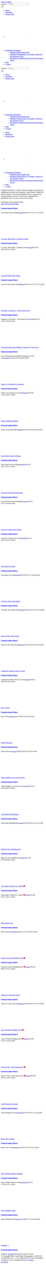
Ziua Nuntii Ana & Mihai (10, 204)
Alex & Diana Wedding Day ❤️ (12, 1030)
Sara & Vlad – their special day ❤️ (13, 1067)
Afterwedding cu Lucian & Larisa (13, 777)
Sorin (21, 213)
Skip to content (6, 2)
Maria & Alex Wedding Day (11, 849)
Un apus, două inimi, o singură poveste (14, 239)
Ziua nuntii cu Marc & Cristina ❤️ (13, 886)
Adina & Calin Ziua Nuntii (10, 995)
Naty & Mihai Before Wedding (12, 1174)
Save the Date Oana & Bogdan (12, 493)
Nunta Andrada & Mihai (9, 421)
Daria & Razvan (6, 743)
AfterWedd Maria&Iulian (10, 814)
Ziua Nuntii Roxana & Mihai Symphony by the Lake (19, 347)
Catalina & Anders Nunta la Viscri (13, 671)
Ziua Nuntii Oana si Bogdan (11, 456)
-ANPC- (31, 1260)
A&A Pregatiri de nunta (9, 1104)
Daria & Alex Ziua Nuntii (10, 636)
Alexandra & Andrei (8, 566)
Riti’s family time (7, 923)
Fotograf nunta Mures (9, 208)
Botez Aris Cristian (7, 1139)
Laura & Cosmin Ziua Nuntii (11, 530)
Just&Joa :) (5, 1245)
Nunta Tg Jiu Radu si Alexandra (12, 384)
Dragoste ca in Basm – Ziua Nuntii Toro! (15, 310)
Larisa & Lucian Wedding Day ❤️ (13, 958)
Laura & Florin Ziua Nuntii (10, 276)
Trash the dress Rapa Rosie (10, 601)
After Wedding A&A (8, 1210)
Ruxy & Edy (5, 708)
